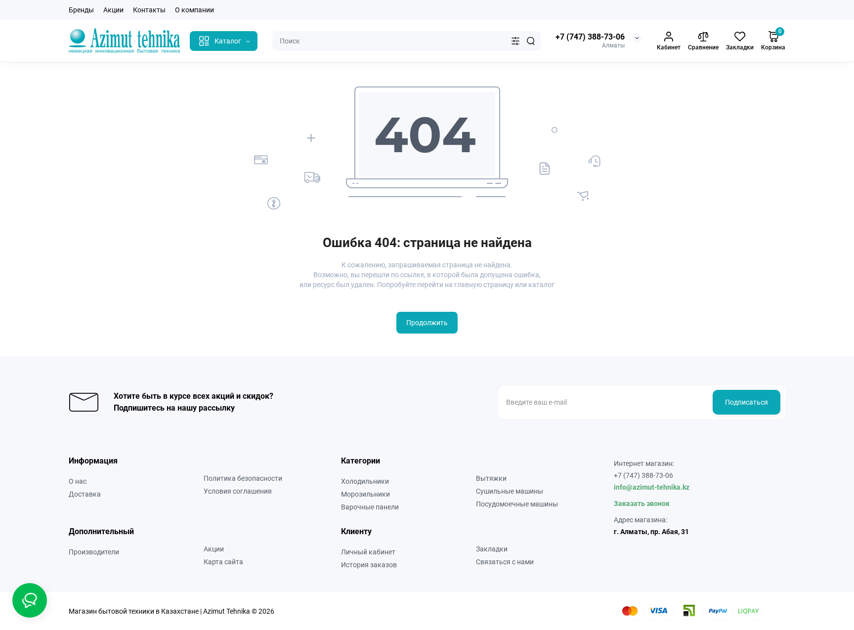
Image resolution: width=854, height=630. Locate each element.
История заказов (369, 565)
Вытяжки (491, 478)
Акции (113, 10)
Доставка (85, 494)
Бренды (81, 10)
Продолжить (427, 323)
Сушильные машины (509, 491)
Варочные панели (370, 507)
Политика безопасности (243, 478)
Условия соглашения (238, 491)
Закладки (492, 549)
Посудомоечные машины (517, 504)
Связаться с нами (505, 562)
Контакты (149, 10)
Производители (94, 552)
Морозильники (365, 494)
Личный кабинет (368, 552)
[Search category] (515, 41)
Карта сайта (223, 562)
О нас (77, 481)
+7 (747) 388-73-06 (590, 37)
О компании (194, 10)
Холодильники (365, 481)
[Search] (531, 41)
